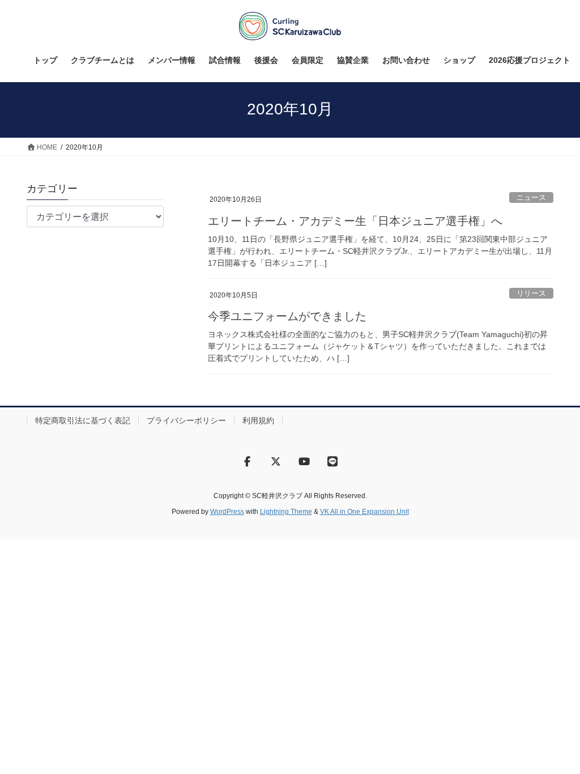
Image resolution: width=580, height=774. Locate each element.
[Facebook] (247, 461)
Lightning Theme (286, 512)
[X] (276, 461)
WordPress (227, 512)
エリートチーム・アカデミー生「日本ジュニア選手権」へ (355, 221)
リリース (531, 293)
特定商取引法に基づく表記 (82, 420)
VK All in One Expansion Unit (364, 512)
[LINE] (332, 461)
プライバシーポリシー (186, 420)
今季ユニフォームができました (287, 316)
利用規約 (258, 420)
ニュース (531, 197)
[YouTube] (304, 461)
